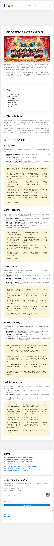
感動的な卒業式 (11, 98)
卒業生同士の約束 (12, 102)
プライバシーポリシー (9, 514)
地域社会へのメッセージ (13, 106)
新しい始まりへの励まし (13, 104)
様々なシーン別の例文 (12, 96)
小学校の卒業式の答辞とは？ (13, 94)
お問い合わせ (7, 516)
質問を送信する (27, 505)
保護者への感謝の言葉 (13, 100)
